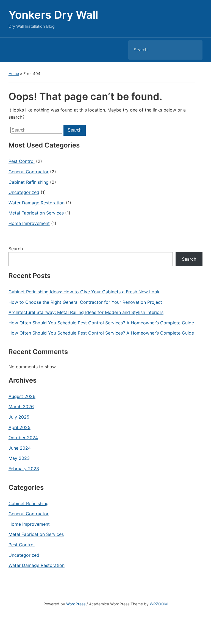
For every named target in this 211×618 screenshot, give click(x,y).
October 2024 (23, 437)
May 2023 (19, 458)
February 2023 (24, 468)
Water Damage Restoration (37, 202)
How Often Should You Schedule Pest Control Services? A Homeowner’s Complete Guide (101, 322)
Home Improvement (29, 223)
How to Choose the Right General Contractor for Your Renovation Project (85, 302)
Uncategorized (24, 192)
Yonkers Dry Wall (53, 14)
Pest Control (22, 161)
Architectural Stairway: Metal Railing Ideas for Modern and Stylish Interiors (86, 312)
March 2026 (21, 406)
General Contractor (29, 171)
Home (14, 73)
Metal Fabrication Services (36, 213)
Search (194, 50)
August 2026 (22, 396)
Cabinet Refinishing (29, 182)
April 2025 (19, 427)
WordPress (75, 604)
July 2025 (19, 417)
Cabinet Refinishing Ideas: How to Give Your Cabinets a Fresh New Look (84, 291)
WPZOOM (159, 604)
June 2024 (20, 448)
